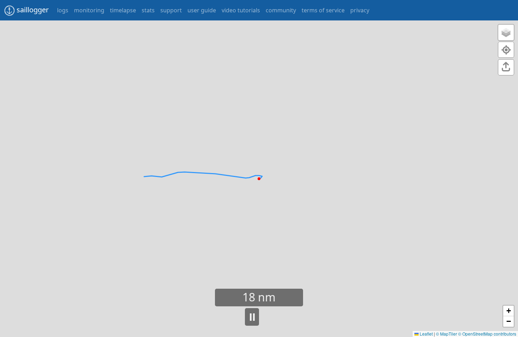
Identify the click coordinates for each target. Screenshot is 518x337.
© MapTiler (446, 334)
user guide (201, 10)
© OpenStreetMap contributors (487, 334)
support (171, 10)
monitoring (89, 10)
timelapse (123, 10)
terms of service (323, 10)
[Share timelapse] (506, 68)
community (281, 10)
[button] (506, 32)
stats (148, 10)
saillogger (33, 9)
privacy (359, 10)
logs (62, 10)
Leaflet (426, 334)
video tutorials (241, 10)
